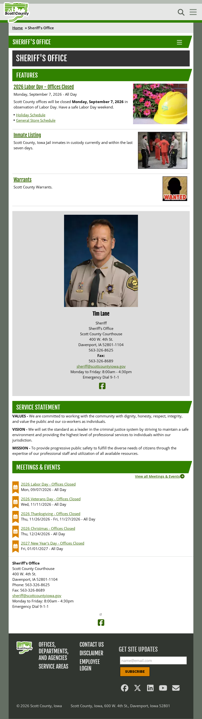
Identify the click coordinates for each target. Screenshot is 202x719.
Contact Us (92, 644)
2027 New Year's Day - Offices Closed (52, 543)
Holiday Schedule (30, 114)
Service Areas (53, 666)
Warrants (23, 180)
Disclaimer (91, 653)
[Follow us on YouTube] (163, 689)
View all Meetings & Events (157, 476)
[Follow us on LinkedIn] (150, 689)
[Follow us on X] (137, 689)
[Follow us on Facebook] (124, 689)
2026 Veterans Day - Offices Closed (51, 498)
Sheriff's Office (32, 42)
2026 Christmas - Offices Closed (48, 528)
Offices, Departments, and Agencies (54, 651)
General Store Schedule (35, 120)
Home (17, 27)
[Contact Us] (176, 689)
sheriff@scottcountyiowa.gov (101, 366)
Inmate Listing (27, 135)
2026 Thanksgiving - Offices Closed (50, 513)
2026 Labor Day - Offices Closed (44, 87)
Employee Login (90, 665)
